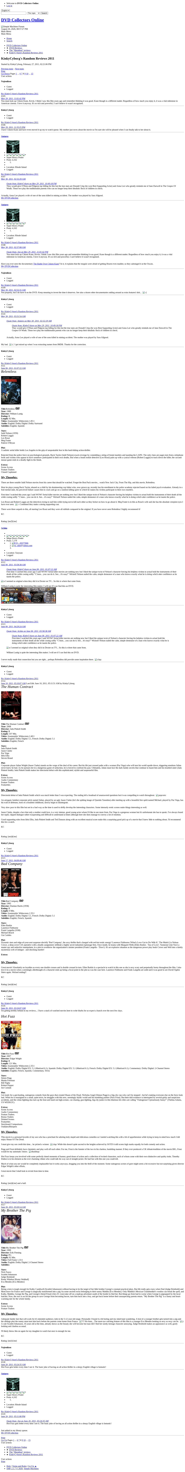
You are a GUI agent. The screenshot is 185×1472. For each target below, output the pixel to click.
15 (32, 74)
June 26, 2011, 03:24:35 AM (13, 1364)
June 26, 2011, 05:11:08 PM (13, 1416)
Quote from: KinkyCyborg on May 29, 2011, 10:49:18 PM (31, 183)
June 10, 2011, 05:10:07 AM (13, 683)
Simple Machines (31, 1468)
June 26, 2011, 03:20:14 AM (13, 1207)
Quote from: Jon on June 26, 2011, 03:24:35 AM (27, 1421)
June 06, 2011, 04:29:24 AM (13, 626)
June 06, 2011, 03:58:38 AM (13, 565)
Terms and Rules (19, 1466)
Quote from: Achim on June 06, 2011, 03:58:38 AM (29, 631)
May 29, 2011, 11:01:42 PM (13, 98)
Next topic (19, 69)
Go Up (4, 1440)
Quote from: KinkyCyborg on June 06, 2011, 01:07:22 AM (32, 569)
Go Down (5, 74)
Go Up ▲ (32, 1466)
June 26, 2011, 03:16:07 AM (13, 1008)
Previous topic (7, 69)
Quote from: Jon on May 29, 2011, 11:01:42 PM (27, 252)
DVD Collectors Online (22, 19)
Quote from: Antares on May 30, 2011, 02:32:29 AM (29, 321)
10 (27, 74)
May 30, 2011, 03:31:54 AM (13, 316)
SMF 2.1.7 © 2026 (15, 1468)
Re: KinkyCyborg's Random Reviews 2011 (19, 94)
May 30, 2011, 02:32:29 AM (13, 179)
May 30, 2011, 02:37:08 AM (13, 247)
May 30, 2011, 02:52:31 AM (13, 290)
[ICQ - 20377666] (20, 543)
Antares (4, 136)
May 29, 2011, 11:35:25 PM (13, 127)
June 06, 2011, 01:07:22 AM (13, 368)
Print (3, 71)
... (18, 74)
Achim (4, 528)
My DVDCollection (9, 198)
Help (9, 1466)
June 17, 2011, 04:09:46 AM (13, 860)
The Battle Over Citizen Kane (46, 264)
